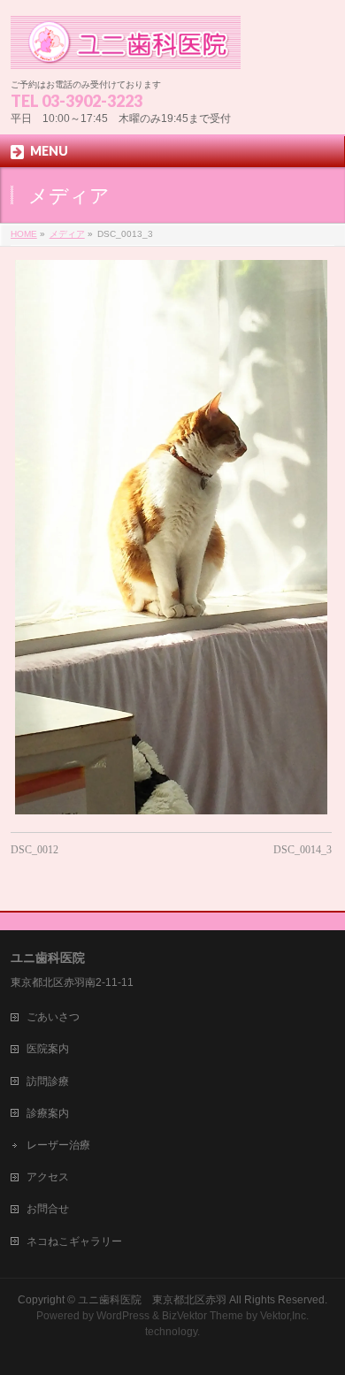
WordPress (123, 1316)
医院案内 (48, 1049)
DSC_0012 (34, 850)
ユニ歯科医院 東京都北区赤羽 (152, 1300)
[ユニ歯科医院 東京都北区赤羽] (126, 49)
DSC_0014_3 (302, 850)
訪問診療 (48, 1081)
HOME (24, 234)
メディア (67, 234)
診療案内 (48, 1113)
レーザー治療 (58, 1145)
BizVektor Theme (202, 1316)
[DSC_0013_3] (171, 537)
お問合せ (48, 1209)
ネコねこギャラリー (74, 1241)
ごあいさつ (53, 1017)
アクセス (48, 1177)
